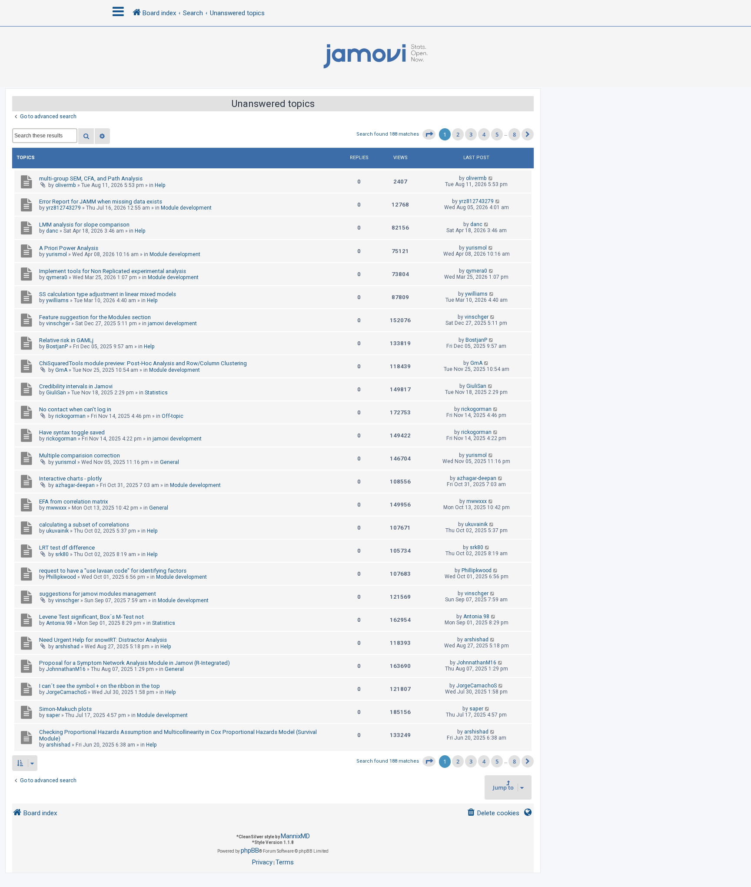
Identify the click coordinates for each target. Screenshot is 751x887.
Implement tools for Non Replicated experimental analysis (112, 271)
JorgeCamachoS (66, 692)
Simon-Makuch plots (65, 709)
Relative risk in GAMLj (66, 340)
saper (53, 715)
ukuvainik (57, 531)
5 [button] (496, 134)
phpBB (250, 850)
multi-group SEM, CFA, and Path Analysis (91, 178)
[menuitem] (493, 813)
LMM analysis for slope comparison (84, 224)
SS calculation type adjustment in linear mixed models (107, 294)
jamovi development (172, 323)
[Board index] (375, 56)
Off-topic (172, 416)
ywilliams (57, 300)
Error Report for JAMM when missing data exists (100, 201)
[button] (428, 134)
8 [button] (514, 134)
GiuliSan (56, 393)
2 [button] (457, 134)
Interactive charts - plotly (70, 478)
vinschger (58, 323)
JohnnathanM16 (66, 669)
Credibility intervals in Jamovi (76, 386)
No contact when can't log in (75, 409)
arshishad (67, 647)
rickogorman (70, 416)
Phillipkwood (61, 577)
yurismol (56, 254)
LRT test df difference (67, 547)
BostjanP (57, 346)
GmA (61, 370)
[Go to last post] (491, 178)
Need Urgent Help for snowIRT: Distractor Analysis (103, 640)
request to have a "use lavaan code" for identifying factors (112, 570)
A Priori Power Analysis (68, 248)
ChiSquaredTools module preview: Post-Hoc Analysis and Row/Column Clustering (143, 363)
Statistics (156, 393)
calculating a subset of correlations (84, 524)
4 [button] (483, 134)
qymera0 (56, 277)
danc (52, 231)
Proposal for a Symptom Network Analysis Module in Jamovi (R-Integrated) (134, 663)
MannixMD (295, 836)
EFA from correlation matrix (73, 501)
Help (160, 185)
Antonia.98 (59, 623)
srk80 (62, 554)
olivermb (65, 185)
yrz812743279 (63, 208)
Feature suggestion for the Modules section (95, 317)
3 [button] (470, 134)
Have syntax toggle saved (72, 432)
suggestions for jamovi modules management (97, 593)
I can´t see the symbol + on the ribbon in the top (99, 686)
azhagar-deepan (75, 485)
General (169, 462)
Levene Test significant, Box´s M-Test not (91, 617)
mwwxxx (56, 508)
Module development (186, 208)
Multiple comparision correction (79, 455)
